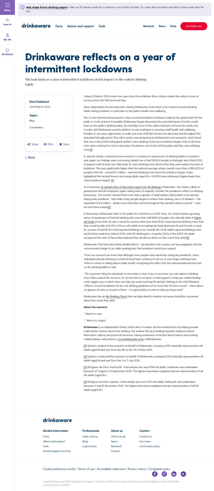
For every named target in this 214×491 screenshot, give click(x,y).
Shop (173, 26)
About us (117, 431)
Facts (59, 26)
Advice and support (80, 26)
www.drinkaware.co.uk (130, 339)
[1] (91, 149)
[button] (7, 7)
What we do (118, 436)
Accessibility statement (111, 469)
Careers (115, 451)
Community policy (149, 446)
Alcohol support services (57, 451)
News (162, 26)
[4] (187, 237)
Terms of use (86, 469)
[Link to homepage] (36, 26)
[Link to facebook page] (154, 475)
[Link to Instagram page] (164, 475)
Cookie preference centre (59, 469)
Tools (102, 26)
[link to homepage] (114, 421)
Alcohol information (55, 431)
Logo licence (89, 446)
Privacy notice (136, 469)
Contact (144, 431)
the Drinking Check (116, 296)
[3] (109, 207)
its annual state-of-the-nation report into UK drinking (130, 187)
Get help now (191, 26)
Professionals (90, 431)
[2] (112, 180)
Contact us (145, 436)
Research (148, 26)
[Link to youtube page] (183, 475)
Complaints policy (159, 469)
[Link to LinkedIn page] (174, 475)
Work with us (90, 436)
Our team (145, 441)
